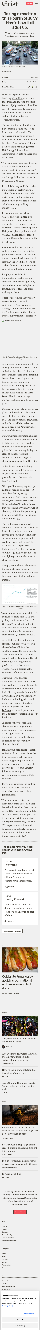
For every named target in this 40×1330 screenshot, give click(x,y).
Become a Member (8, 1286)
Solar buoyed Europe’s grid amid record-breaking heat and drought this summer (19, 1147)
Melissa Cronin (7, 993)
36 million (17, 98)
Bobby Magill (6, 71)
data (21, 154)
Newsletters (6, 1281)
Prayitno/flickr (20, 66)
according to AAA (11, 497)
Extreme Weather (8, 1238)
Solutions (5, 1232)
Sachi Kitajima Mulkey (9, 1167)
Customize (19, 1326)
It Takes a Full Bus (11, 1174)
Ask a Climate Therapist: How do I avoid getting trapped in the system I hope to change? (19, 1056)
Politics (4, 1229)
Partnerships (6, 1265)
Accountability (7, 1235)
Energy (4, 1226)
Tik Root (9, 1047)
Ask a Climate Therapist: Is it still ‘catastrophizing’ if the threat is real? (19, 1086)
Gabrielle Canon (7, 1138)
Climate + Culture (32, 82)
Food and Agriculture (9, 1240)
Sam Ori (11, 173)
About (4, 1253)
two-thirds (16, 274)
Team (4, 1256)
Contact (5, 1259)
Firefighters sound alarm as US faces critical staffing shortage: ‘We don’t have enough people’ (20, 1130)
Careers (4, 1262)
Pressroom (5, 1268)
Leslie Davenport (7, 1063)
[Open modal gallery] (20, 337)
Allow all (20, 1320)
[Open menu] (36, 3)
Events (4, 1283)
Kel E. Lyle (5, 1177)
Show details (29, 1313)
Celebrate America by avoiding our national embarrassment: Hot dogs (17, 982)
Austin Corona (7, 1154)
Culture (16, 993)
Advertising (6, 1289)
